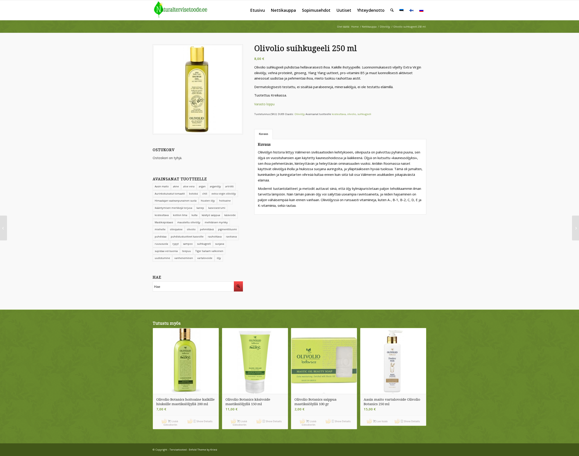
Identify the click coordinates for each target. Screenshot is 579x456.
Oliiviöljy (299, 114)
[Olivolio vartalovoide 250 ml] (3, 228)
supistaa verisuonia (166, 251)
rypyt (175, 243)
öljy (219, 258)
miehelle (160, 229)
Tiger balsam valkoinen (209, 251)
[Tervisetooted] (184, 10)
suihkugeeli (204, 243)
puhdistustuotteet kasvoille (187, 236)
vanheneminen (183, 258)
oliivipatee (176, 229)
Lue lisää (381, 421)
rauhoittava (215, 236)
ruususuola (161, 243)
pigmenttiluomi (227, 229)
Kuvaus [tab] (263, 134)
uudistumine (162, 258)
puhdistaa (160, 236)
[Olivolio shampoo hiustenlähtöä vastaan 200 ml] (575, 228)
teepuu (186, 251)
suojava (219, 243)
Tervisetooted (178, 449)
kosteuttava (339, 114)
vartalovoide (204, 258)
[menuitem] (257, 10)
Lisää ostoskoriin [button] (170, 422)
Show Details (204, 421)
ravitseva (231, 236)
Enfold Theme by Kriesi (203, 449)
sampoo (188, 243)
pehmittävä (207, 229)
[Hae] (391, 10)
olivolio (191, 229)
